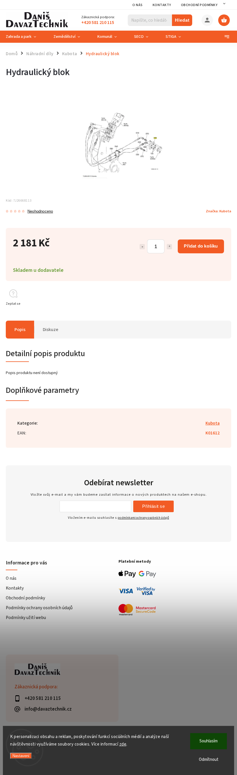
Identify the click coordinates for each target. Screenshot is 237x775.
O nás (137, 5)
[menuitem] (25, 37)
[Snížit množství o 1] (142, 246)
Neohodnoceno (40, 211)
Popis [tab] (19, 329)
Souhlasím (208, 741)
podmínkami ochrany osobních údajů (143, 517)
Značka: (218, 211)
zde (123, 744)
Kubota (212, 423)
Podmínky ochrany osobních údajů (39, 608)
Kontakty (162, 5)
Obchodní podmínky (199, 5)
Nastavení (20, 756)
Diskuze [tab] (50, 329)
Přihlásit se (153, 506)
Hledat (182, 20)
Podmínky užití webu (26, 617)
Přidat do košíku (201, 246)
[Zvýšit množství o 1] (169, 246)
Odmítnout (209, 760)
